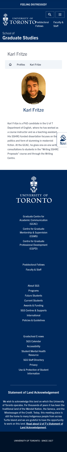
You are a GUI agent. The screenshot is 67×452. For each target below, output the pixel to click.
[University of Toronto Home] (17, 19)
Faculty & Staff (33, 269)
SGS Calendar (33, 341)
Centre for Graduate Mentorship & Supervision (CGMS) (33, 232)
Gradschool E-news (33, 336)
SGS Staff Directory (33, 359)
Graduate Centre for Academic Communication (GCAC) (33, 220)
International (33, 315)
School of (20, 35)
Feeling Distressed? (33, 4)
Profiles (21, 64)
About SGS (33, 285)
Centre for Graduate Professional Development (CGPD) (33, 244)
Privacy (33, 364)
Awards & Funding (33, 305)
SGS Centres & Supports (34, 310)
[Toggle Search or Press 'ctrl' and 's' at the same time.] (50, 14)
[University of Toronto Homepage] (33, 190)
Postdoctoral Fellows (34, 264)
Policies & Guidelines (33, 320)
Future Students (33, 295)
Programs (33, 290)
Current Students (33, 300)
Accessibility (33, 346)
